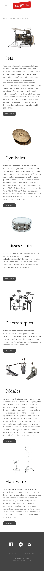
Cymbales (15, 158)
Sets (9, 58)
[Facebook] (11, 544)
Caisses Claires (20, 245)
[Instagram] (29, 544)
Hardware (15, 481)
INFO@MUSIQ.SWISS (22, 558)
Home (5, 18)
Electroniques (19, 323)
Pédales (13, 391)
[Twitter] (21, 544)
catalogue (9, 114)
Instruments (14, 18)
